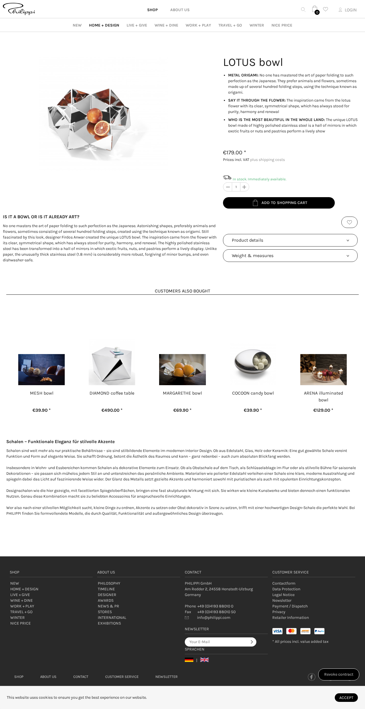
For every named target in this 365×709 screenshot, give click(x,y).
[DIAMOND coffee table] (112, 340)
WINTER (257, 25)
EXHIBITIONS (109, 623)
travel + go (230, 25)
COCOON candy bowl (253, 393)
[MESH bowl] (41, 340)
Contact (80, 676)
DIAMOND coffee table (112, 393)
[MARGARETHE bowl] (182, 340)
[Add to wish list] (349, 222)
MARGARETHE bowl (182, 393)
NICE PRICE (281, 25)
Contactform (283, 583)
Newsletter (281, 600)
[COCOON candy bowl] (253, 340)
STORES (105, 611)
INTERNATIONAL (112, 617)
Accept (346, 697)
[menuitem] (313, 583)
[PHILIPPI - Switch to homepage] (19, 9)
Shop (18, 676)
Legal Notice (283, 594)
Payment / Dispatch (290, 606)
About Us (48, 676)
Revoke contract (338, 674)
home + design (104, 25)
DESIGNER (107, 594)
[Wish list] (327, 9)
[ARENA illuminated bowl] (323, 340)
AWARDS (105, 600)
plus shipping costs (267, 159)
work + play (198, 25)
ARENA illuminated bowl (323, 396)
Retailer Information (290, 617)
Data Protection (286, 589)
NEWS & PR (108, 606)
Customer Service (122, 676)
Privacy (278, 611)
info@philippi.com (213, 617)
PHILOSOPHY (109, 583)
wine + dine (166, 25)
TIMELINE (106, 589)
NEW (77, 25)
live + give (137, 25)
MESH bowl (41, 393)
